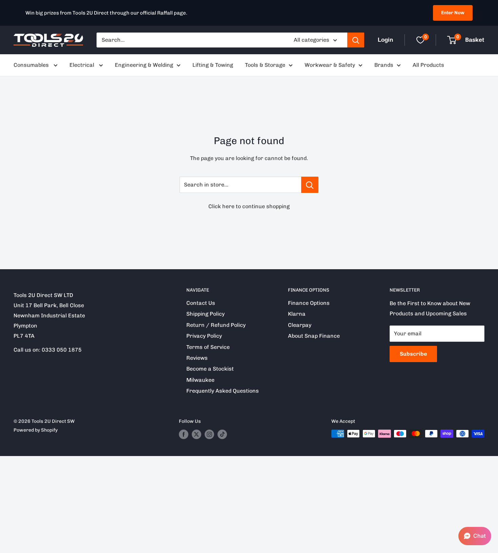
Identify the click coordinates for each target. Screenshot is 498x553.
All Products (428, 65)
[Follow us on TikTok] (222, 434)
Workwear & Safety (330, 65)
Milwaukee (200, 380)
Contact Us (200, 303)
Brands (383, 65)
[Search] (355, 40)
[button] (474, 536)
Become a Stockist (210, 369)
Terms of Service (208, 347)
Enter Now (452, 13)
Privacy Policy (204, 336)
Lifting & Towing (212, 65)
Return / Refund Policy (216, 325)
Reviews (197, 358)
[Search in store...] (309, 185)
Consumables (32, 65)
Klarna (297, 314)
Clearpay (299, 325)
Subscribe (413, 354)
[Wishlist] (420, 40)
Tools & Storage (265, 65)
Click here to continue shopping (249, 206)
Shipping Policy (205, 314)
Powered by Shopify (36, 430)
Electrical (82, 65)
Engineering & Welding (144, 65)
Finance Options (309, 303)
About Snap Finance (314, 336)
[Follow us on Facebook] (183, 434)
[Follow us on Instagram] (209, 434)
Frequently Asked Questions (222, 391)
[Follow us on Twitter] (196, 434)
